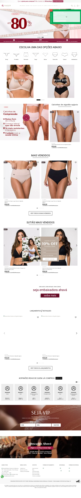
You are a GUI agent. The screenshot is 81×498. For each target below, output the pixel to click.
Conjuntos (35, 5)
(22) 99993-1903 (14, 474)
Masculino (56, 5)
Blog (33, 469)
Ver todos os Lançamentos (40, 368)
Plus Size (39, 5)
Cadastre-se (22, 468)
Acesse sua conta (23, 469)
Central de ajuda (35, 471)
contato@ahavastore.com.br (8, 476)
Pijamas (45, 5)
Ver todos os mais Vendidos (40, 213)
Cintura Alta (55, 59)
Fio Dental (16, 59)
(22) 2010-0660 (6, 474)
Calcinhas (27, 5)
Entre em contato (35, 472)
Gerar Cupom (49, 259)
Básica (45, 59)
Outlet (59, 5)
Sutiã (31, 5)
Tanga (35, 59)
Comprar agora (64, 140)
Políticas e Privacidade (24, 471)
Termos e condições (36, 476)
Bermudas (26, 59)
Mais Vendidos (22, 5)
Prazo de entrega (35, 474)
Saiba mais (50, 295)
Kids (52, 5)
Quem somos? (35, 468)
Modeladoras (74, 59)
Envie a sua (59, 378)
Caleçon (64, 59)
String (6, 59)
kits (42, 5)
